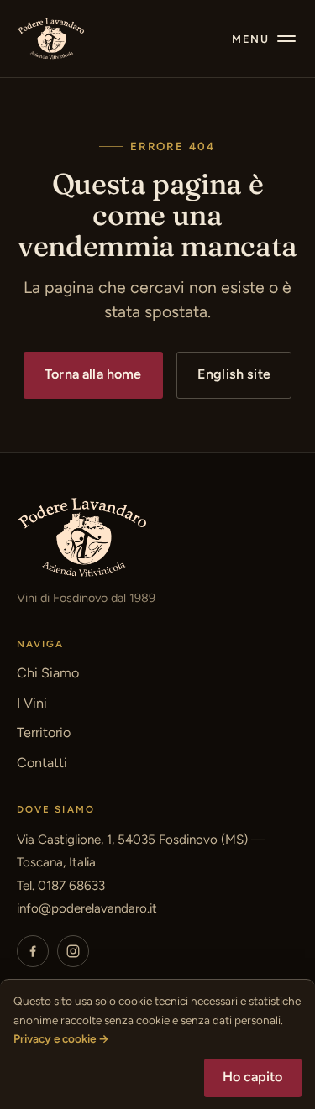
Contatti (42, 763)
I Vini (32, 703)
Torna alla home (93, 374)
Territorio (44, 732)
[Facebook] (33, 951)
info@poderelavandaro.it (87, 908)
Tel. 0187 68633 (61, 885)
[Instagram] (73, 951)
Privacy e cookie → (61, 1038)
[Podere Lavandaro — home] (51, 38)
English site (233, 374)
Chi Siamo (48, 673)
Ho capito (252, 1077)
